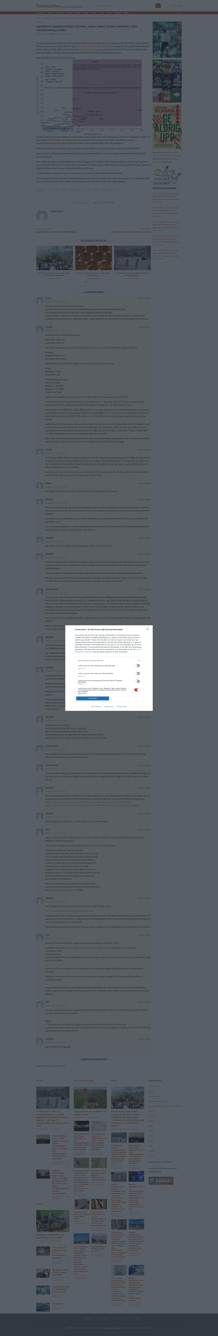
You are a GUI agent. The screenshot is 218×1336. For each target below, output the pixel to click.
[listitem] (109, 660)
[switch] (137, 665)
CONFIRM (92, 698)
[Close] (148, 630)
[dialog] (109, 668)
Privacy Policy (122, 706)
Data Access (109, 706)
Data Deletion (96, 706)
